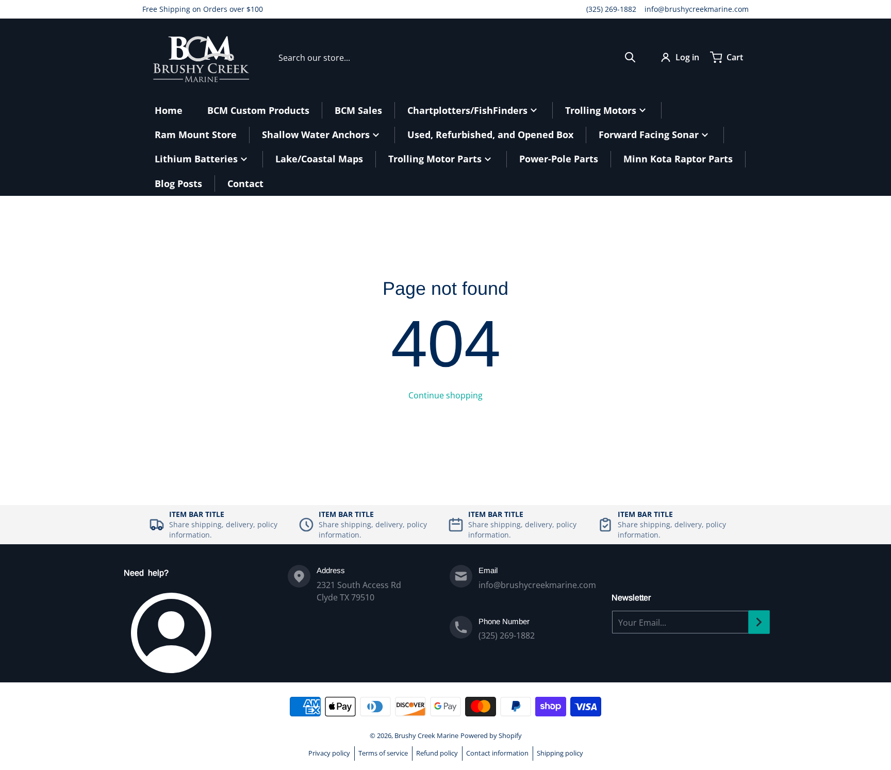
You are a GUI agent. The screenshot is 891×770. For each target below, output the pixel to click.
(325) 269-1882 (611, 9)
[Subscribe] (759, 622)
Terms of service (383, 753)
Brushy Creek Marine (426, 735)
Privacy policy (329, 753)
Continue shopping (445, 395)
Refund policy (437, 753)
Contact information (497, 753)
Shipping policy (560, 753)
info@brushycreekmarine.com (697, 9)
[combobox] (457, 57)
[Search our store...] (630, 57)
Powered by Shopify (491, 735)
